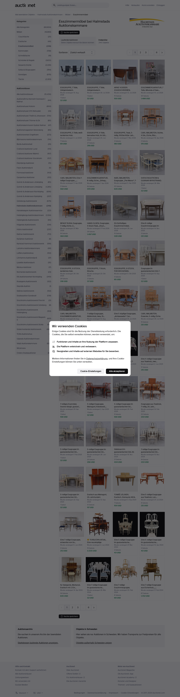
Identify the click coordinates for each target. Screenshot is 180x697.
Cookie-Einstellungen (90, 371)
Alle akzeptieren (117, 371)
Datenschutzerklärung (97, 358)
